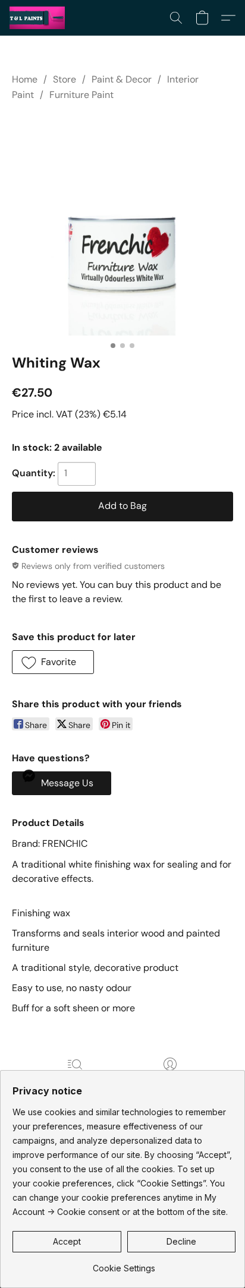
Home (24, 79)
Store (64, 79)
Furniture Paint (81, 94)
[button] (39, 18)
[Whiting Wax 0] (122, 225)
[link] (123, 1264)
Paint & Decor (122, 79)
